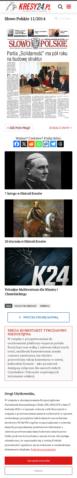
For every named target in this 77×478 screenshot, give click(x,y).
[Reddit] (31, 144)
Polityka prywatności (43, 449)
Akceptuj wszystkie (38, 460)
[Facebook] (16, 144)
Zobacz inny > (60, 128)
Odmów (38, 470)
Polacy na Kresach (25, 306)
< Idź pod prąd (18, 128)
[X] (24, 144)
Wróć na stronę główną (40, 317)
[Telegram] (53, 144)
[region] (38, 433)
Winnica (45, 306)
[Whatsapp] (38, 144)
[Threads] (60, 144)
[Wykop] (46, 144)
